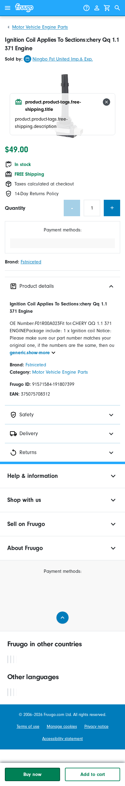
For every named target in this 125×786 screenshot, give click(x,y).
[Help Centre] (86, 8)
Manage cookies (62, 726)
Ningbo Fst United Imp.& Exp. (62, 59)
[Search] (117, 8)
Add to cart (92, 774)
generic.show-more (30, 352)
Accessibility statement (62, 738)
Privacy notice (96, 726)
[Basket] (107, 8)
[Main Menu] (7, 8)
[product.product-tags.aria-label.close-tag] (106, 102)
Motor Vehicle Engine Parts (40, 27)
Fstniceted (31, 262)
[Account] (97, 8)
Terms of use (28, 726)
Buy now (32, 774)
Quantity (15, 208)
